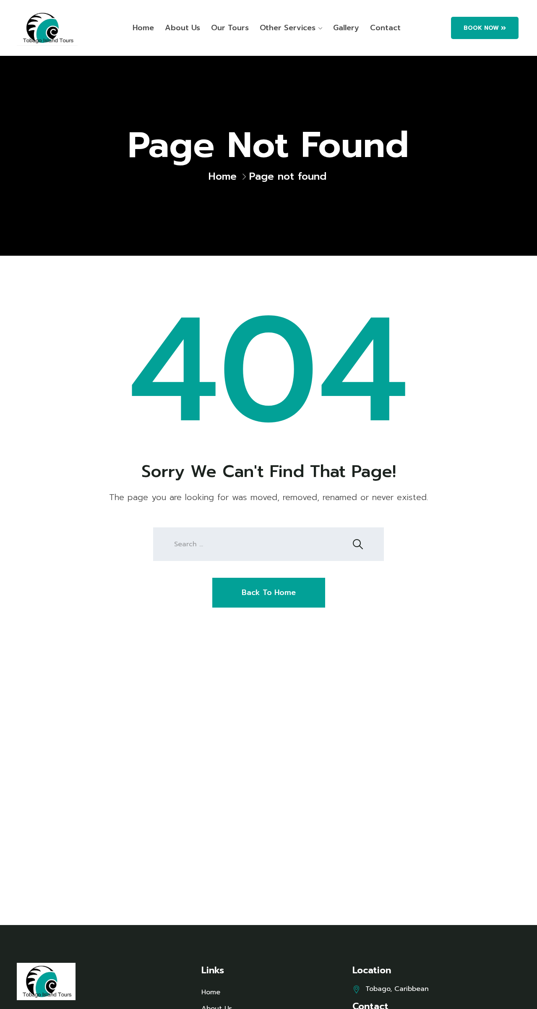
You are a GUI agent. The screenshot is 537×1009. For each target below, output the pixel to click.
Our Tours (230, 28)
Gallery (346, 28)
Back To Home (269, 592)
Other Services (287, 28)
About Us (182, 28)
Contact (385, 28)
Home (143, 28)
